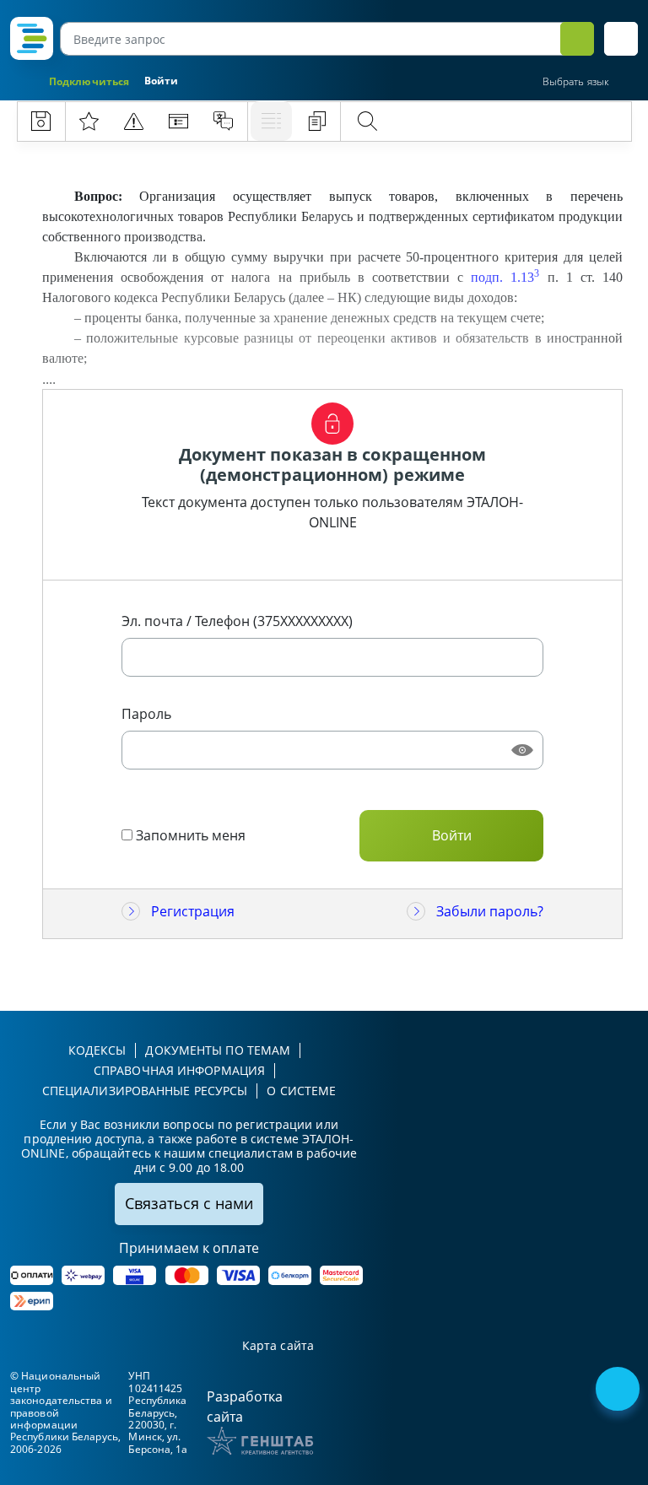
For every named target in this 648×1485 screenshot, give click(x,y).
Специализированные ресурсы (145, 1091)
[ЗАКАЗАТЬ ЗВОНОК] (619, 1390)
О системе (301, 1091)
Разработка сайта (245, 1406)
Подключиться (89, 81)
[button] (621, 39)
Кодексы (97, 1050)
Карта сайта (278, 1346)
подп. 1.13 (505, 277)
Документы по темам (217, 1050)
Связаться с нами (189, 1203)
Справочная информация (179, 1070)
